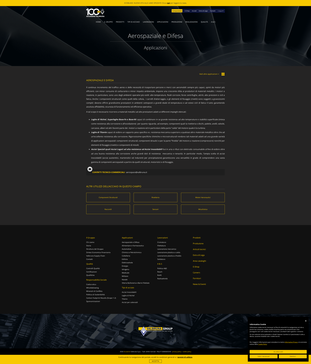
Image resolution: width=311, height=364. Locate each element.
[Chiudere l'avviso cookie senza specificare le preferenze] (306, 321)
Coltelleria (126, 256)
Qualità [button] (204, 22)
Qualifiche (90, 275)
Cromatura (161, 242)
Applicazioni (162, 22)
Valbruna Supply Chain (95, 256)
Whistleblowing (92, 288)
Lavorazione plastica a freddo (169, 256)
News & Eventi (199, 284)
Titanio (124, 299)
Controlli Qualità (93, 268)
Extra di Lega (203, 11)
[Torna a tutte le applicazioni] (223, 74)
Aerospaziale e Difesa (130, 242)
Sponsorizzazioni (93, 301)
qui (168, 3)
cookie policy (187, 352)
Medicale (125, 273)
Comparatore (177, 11)
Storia (88, 245)
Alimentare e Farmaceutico (133, 245)
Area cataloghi (199, 261)
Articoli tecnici (199, 249)
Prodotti (120, 22)
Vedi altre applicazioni (208, 74)
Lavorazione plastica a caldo (168, 252)
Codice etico (91, 284)
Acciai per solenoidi (130, 302)
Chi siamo (90, 242)
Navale (124, 279)
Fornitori (197, 278)
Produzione (176, 22)
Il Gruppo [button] (108, 22)
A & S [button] (213, 22)
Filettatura (161, 245)
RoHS (159, 275)
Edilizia (125, 259)
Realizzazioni (192, 22)
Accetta (155, 361)
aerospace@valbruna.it (136, 172)
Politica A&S (162, 268)
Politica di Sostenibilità (95, 294)
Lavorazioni (148, 22)
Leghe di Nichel (128, 295)
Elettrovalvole (127, 262)
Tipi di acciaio (133, 22)
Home (98, 22)
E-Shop (187, 11)
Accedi (194, 11)
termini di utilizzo (184, 357)
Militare (125, 276)
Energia (125, 266)
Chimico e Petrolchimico (131, 252)
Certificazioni (91, 272)
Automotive (126, 249)
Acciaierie (127, 352)
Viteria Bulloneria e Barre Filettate (135, 283)
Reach (159, 272)
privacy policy (176, 352)
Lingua (220, 11)
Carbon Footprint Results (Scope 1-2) (101, 298)
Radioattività (162, 278)
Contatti (212, 11)
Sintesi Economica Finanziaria (98, 252)
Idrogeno (125, 269)
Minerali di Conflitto (94, 291)
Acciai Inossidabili (129, 292)
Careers (196, 272)
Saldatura (161, 259)
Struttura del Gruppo (94, 249)
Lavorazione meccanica (166, 249)
